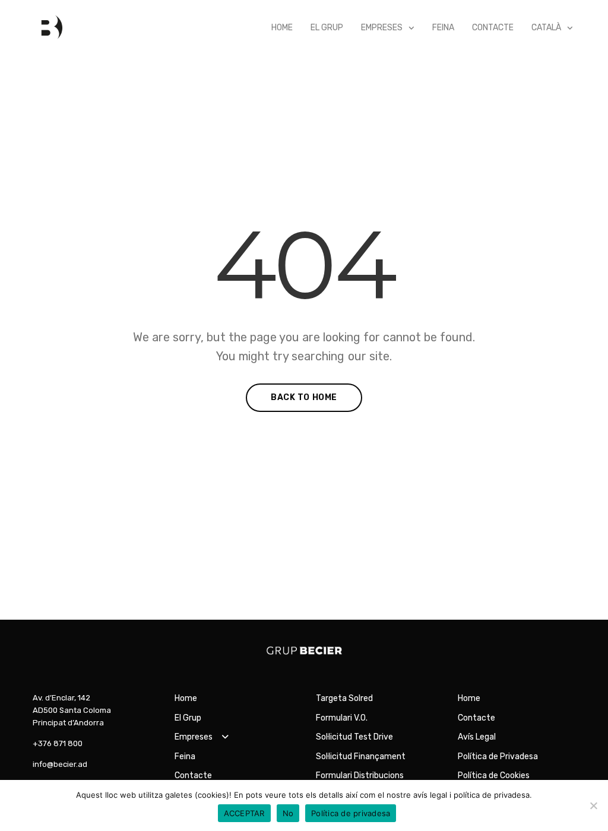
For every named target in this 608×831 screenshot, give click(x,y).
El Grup (327, 28)
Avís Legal (477, 737)
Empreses (382, 28)
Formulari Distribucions (360, 775)
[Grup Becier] (47, 28)
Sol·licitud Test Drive (354, 737)
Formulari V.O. (342, 718)
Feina (443, 28)
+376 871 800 (58, 743)
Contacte (493, 28)
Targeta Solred (344, 698)
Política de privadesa (350, 813)
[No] (593, 805)
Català (546, 28)
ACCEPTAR (244, 813)
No (288, 813)
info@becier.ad (60, 764)
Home (282, 28)
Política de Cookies (494, 775)
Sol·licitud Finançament (361, 756)
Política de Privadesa (498, 756)
